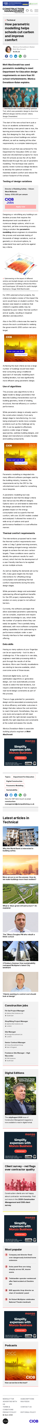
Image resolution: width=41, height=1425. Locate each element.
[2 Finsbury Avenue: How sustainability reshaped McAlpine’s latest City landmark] (20, 951)
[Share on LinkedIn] (15, 56)
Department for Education (23, 777)
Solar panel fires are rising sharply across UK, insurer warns (20, 1269)
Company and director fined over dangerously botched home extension (22, 1257)
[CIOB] (29, 1421)
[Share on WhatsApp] (20, 56)
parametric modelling (14, 785)
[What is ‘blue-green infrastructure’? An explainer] (20, 894)
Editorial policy (28, 1412)
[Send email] (24, 56)
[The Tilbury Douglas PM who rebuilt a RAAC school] (20, 922)
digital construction (14, 781)
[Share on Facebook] (6, 56)
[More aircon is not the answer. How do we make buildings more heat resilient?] (20, 865)
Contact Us (26, 1407)
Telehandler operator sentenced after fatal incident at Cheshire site (22, 1281)
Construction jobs (16, 1005)
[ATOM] (12, 1421)
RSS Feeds (25, 1401)
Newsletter (8, 1399)
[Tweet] (11, 56)
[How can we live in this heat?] (20, 1364)
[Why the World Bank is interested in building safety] (20, 836)
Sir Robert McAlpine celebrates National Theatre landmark (22, 1300)
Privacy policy (9, 1412)
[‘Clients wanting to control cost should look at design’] (20, 982)
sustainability (11, 790)
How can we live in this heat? (16, 1383)
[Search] (31, 10)
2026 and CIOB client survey (20, 1202)
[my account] (27, 10)
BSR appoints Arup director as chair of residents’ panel (21, 1291)
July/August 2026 (15, 1117)
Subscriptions (27, 1399)
